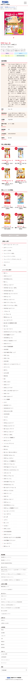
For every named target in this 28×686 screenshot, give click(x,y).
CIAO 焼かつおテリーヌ (9, 308)
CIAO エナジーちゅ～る (9, 464)
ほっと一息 (3, 599)
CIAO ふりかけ (7, 528)
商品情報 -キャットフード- (6, 557)
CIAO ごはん (6, 355)
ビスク (5, 402)
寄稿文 (2, 629)
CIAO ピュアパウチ (8, 387)
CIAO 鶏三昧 (6, 414)
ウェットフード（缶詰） (9, 253)
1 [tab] (14, 38)
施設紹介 (3, 644)
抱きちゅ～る (7, 546)
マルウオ (6, 417)
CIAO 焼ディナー (7, 405)
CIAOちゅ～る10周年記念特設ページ (8, 604)
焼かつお (6, 326)
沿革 (2, 638)
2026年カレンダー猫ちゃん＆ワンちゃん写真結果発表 (11, 601)
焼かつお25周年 (4, 610)
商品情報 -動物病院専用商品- (6, 563)
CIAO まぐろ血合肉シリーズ (10, 340)
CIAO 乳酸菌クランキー (9, 334)
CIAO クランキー (7, 534)
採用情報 (3, 647)
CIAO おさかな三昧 (8, 411)
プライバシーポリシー (5, 659)
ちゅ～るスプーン (8, 543)
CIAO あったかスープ (8, 422)
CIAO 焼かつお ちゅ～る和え (10, 287)
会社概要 (3, 632)
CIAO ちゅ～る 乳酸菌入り (10, 461)
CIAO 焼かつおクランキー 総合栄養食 (12, 537)
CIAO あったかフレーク (9, 425)
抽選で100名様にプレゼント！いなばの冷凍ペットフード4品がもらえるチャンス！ (13, 570)
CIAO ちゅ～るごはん (8, 490)
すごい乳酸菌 (7, 399)
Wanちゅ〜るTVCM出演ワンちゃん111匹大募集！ (11, 607)
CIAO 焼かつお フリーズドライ (11, 293)
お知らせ (3, 620)
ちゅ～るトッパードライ (9, 511)
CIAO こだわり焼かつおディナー (11, 390)
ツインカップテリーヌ (9, 443)
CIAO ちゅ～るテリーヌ (9, 299)
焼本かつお (6, 446)
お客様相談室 (3, 656)
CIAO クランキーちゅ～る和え (10, 305)
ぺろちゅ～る (7, 311)
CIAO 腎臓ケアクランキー (9, 540)
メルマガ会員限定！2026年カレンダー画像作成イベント (12, 579)
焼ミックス (6, 522)
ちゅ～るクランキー (8, 320)
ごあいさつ (3, 635)
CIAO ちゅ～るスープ (8, 284)
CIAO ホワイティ (7, 343)
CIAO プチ (6, 496)
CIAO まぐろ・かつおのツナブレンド (12, 364)
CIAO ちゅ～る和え (8, 434)
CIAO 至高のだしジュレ (9, 505)
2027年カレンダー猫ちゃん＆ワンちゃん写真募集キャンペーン (13, 574)
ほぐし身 (6, 516)
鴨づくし (6, 281)
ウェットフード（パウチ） (10, 256)
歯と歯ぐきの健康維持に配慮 (10, 323)
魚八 (5, 378)
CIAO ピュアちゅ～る (8, 475)
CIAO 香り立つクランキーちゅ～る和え (12, 331)
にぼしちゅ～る (7, 472)
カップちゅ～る (7, 314)
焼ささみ (6, 449)
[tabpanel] (14, 23)
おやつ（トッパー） (8, 247)
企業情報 (3, 627)
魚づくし (6, 420)
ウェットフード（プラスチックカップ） (13, 259)
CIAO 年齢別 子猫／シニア (10, 352)
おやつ (20, 53)
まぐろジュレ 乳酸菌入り (9, 437)
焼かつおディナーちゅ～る (10, 487)
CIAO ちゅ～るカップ (8, 431)
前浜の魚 (6, 375)
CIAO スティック (7, 493)
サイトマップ (3, 662)
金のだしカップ (7, 440)
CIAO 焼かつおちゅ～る (9, 455)
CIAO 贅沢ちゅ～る (8, 337)
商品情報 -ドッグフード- (5, 560)
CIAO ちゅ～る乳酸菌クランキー (11, 508)
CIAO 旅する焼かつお (8, 290)
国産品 (7, 53)
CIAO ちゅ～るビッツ (8, 499)
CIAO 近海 (6, 361)
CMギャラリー (4, 596)
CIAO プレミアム (7, 478)
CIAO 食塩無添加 (7, 531)
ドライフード (7, 262)
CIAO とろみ (6, 358)
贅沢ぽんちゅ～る (8, 317)
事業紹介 (3, 641)
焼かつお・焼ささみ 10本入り (10, 452)
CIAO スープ (6, 384)
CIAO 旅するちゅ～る (8, 484)
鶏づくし (6, 273)
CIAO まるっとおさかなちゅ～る (11, 469)
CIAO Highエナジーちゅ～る (10, 467)
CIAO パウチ (6, 393)
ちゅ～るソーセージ (8, 328)
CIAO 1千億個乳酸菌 (8, 346)
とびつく (6, 519)
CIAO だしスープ (7, 276)
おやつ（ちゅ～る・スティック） (11, 244)
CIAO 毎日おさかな (8, 279)
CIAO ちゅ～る (7, 296)
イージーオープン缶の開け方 (6, 589)
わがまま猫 (6, 373)
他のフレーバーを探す (14, 235)
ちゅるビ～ (6, 525)
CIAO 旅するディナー (8, 408)
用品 (5, 265)
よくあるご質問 (4, 654)
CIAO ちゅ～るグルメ (8, 458)
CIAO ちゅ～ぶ (7, 502)
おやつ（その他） (8, 250)
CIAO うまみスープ (8, 396)
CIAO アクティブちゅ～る (9, 302)
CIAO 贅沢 (6, 349)
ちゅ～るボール (7, 513)
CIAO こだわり (7, 381)
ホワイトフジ (7, 367)
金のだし (6, 370)
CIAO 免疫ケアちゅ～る (9, 481)
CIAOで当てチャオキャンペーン (7, 577)
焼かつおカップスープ (9, 428)
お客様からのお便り (5, 623)
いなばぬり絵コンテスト (6, 613)
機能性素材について (5, 586)
